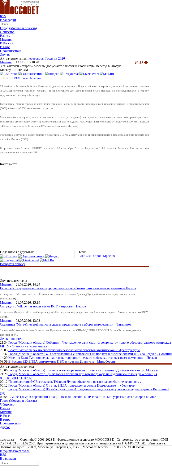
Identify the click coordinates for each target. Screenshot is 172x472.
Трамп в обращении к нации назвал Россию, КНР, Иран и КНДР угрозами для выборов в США (88, 397)
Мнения (6, 39)
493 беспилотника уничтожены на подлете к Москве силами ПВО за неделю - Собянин (109, 354)
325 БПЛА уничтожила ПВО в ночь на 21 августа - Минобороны (69, 361)
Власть (5, 35)
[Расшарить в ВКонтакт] (8, 73)
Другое (5, 54)
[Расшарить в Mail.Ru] (107, 73)
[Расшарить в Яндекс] (52, 73)
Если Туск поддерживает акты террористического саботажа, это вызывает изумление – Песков (68, 288)
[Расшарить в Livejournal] (69, 73)
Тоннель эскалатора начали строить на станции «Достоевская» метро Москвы (102, 370)
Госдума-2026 (55, 58)
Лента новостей (11, 338)
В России (6, 43)
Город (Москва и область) (18, 28)
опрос (25, 78)
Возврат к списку (12, 264)
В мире (5, 47)
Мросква (35, 78)
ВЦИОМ (15, 78)
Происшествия (10, 51)
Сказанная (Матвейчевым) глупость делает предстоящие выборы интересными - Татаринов (66, 324)
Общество (7, 32)
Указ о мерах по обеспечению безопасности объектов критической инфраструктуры (79, 350)
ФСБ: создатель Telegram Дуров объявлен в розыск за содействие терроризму (85, 381)
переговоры (35, 58)
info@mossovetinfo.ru (15, 451)
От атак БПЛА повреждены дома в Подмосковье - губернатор (90, 385)
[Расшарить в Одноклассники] (31, 73)
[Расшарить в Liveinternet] (89, 73)
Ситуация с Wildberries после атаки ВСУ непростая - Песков (43, 306)
